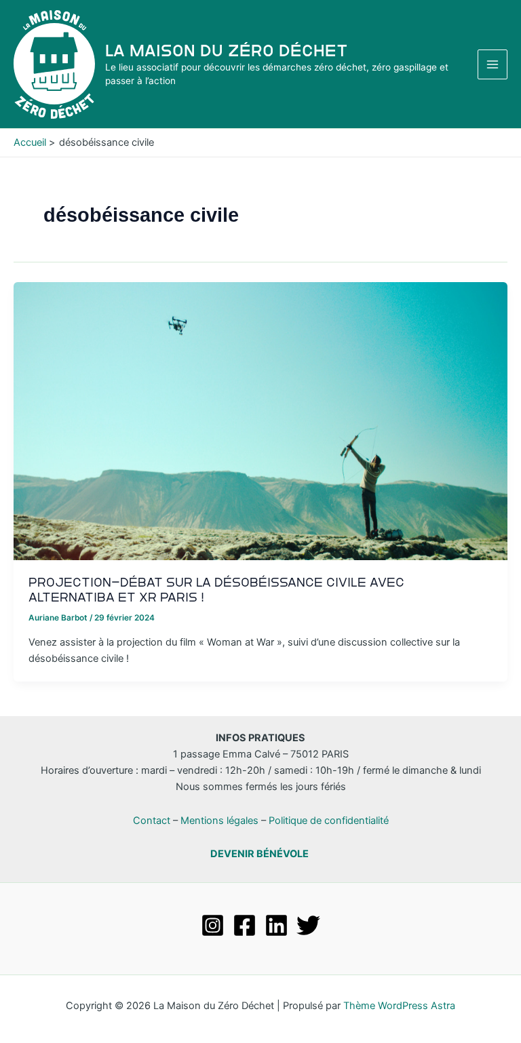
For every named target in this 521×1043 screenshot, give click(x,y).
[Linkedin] (276, 925)
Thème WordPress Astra (399, 1006)
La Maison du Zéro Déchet (226, 50)
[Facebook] (244, 925)
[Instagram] (213, 925)
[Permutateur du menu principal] (492, 64)
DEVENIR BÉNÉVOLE (259, 854)
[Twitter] (308, 925)
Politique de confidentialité (329, 820)
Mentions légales (219, 820)
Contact (151, 820)
